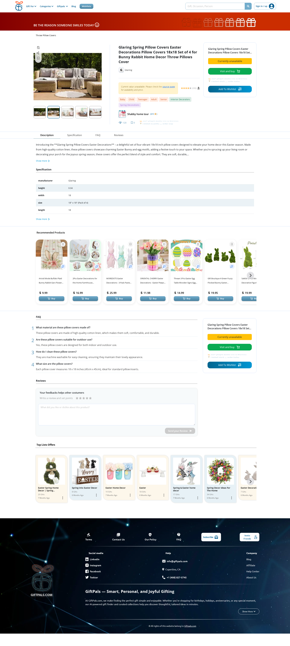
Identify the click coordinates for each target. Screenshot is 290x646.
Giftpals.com (190, 626)
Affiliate (250, 565)
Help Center (252, 571)
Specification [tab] (74, 135)
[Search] (248, 6)
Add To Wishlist (227, 89)
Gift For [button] (30, 6)
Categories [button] (46, 6)
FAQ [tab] (97, 135)
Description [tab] (47, 135)
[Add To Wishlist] (63, 266)
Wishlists (86, 6)
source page (169, 86)
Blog (73, 6)
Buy (53, 298)
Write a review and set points (56, 398)
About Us (251, 577)
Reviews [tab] (118, 135)
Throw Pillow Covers (46, 35)
